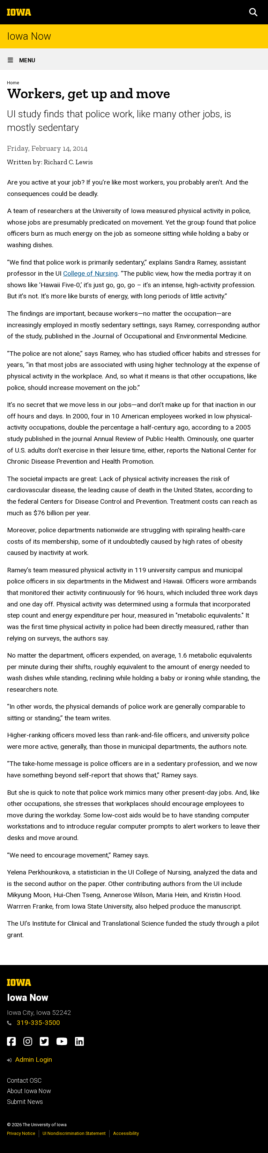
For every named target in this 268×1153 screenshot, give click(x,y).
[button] (253, 12)
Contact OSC (24, 1080)
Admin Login (33, 1060)
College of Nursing (90, 273)
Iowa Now (29, 36)
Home (13, 82)
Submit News (25, 1101)
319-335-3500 (37, 1023)
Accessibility (126, 1133)
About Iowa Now (29, 1091)
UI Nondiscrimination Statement (74, 1133)
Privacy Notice (21, 1133)
